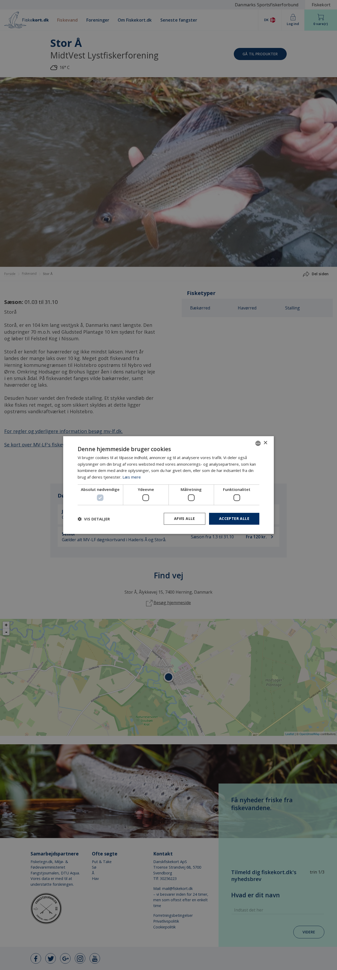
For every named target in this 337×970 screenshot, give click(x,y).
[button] (94, 519)
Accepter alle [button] (234, 518)
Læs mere (131, 477)
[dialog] (168, 485)
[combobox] (258, 443)
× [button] (265, 443)
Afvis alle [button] (184, 518)
